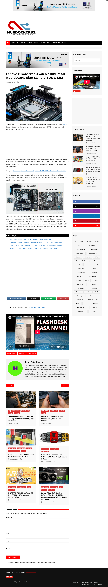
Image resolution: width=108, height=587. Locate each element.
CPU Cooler (79, 253)
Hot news (95, 261)
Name (8, 533)
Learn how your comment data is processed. (42, 562)
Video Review (44, 42)
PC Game (80, 284)
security (79, 296)
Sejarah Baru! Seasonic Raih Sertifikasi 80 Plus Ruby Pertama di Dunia (54, 457)
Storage (43, 413)
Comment (9, 517)
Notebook (78, 280)
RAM (96, 292)
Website (8, 549)
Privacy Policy (85, 584)
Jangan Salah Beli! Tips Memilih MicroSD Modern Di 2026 (93, 159)
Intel (87, 264)
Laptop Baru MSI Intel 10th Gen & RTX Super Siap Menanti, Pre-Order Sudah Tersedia (36, 245)
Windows (80, 311)
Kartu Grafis (11, 489)
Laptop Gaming (81, 272)
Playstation (94, 288)
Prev (11, 385)
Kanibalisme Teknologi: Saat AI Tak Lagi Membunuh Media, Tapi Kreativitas (21, 419)
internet (96, 264)
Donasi (93, 584)
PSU (88, 292)
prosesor (78, 292)
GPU (29, 487)
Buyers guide (94, 249)
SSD (86, 303)
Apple (96, 241)
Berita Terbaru (12, 353)
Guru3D (65, 124)
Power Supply (44, 451)
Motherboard (32, 353)
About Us (75, 582)
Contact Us (97, 582)
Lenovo (22, 353)
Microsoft (94, 272)
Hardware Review (81, 261)
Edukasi (17, 413)
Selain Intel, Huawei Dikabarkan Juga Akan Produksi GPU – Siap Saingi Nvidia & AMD (39, 171)
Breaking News (25, 410)
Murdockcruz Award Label (58, 42)
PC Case (95, 280)
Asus (79, 245)
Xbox (94, 311)
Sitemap (100, 584)
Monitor (79, 276)
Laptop (30, 42)
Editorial (10, 413)
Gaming (78, 257)
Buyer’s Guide (15, 42)
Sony (77, 303)
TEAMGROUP (81, 307)
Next (64, 385)
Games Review (93, 253)
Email (8, 541)
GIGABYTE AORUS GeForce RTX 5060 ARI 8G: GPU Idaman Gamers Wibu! (21, 495)
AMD (81, 241)
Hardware (43, 489)
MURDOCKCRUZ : (37, 307)
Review (23, 42)
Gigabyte (87, 257)
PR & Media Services (86, 582)
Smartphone (79, 299)
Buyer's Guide (54, 410)
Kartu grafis (81, 268)
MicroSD (11, 451)
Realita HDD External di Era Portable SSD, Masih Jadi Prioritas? (52, 419)
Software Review (93, 299)
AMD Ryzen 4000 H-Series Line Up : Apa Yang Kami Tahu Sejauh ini (30, 239)
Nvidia (87, 280)
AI (9, 410)
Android (89, 241)
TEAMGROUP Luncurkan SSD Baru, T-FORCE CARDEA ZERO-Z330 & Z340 (33, 248)
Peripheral (93, 284)
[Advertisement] (37, 144)
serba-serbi (93, 296)
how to (78, 264)
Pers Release (80, 288)
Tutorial (36, 42)
